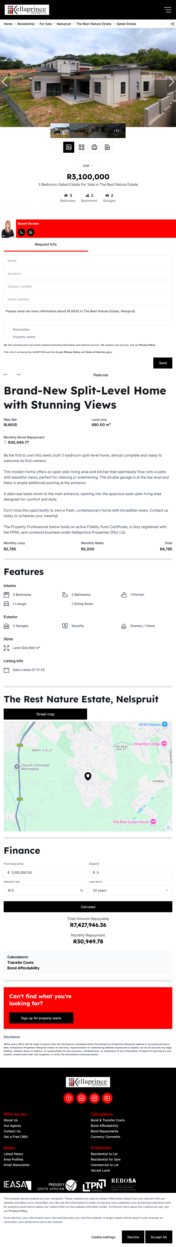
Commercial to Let (104, 1165)
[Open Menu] (167, 10)
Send (163, 363)
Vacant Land (100, 1170)
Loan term (95, 881)
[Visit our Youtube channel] (107, 1098)
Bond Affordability (23, 968)
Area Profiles (13, 1159)
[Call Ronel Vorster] (21, 232)
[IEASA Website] (18, 1186)
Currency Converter (105, 1137)
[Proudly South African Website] (57, 1186)
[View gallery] (68, 147)
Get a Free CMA (16, 1137)
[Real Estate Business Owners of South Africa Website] (123, 1186)
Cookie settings (103, 1237)
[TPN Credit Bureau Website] (94, 1186)
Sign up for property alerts (41, 1018)
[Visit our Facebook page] (68, 1098)
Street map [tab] (45, 714)
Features (101, 375)
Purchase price (14, 863)
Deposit (94, 863)
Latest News (13, 1154)
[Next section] (18, 375)
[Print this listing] (94, 147)
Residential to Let (104, 1154)
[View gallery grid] (81, 147)
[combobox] (136, 890)
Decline (133, 1237)
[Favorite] (163, 24)
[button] (4, 81)
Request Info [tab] (46, 244)
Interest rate (12, 881)
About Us (11, 1120)
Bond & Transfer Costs (108, 1120)
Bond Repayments (104, 1131)
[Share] (172, 24)
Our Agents (12, 1126)
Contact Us (12, 1131)
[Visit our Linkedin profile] (81, 1098)
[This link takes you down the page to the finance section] (6, 442)
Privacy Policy (147, 345)
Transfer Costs (20, 962)
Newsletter (21, 329)
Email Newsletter (17, 1165)
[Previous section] (5, 375)
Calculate (88, 907)
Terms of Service (95, 352)
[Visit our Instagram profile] (94, 1098)
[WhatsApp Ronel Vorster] (30, 232)
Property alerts (24, 337)
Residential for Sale (106, 1159)
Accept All (159, 1237)
